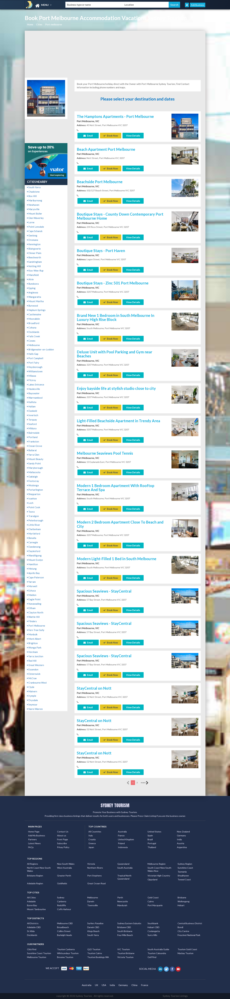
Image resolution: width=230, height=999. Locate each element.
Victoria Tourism (125, 957)
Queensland (123, 863)
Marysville (33, 209)
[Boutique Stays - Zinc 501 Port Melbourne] (184, 290)
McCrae (32, 678)
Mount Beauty (35, 459)
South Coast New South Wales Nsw (159, 869)
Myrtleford (34, 533)
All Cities (31, 897)
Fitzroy (32, 380)
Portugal (152, 843)
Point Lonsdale (36, 226)
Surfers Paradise (95, 923)
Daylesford (34, 551)
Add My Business (36, 835)
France (121, 835)
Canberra (61, 901)
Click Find (31, 949)
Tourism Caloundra (157, 953)
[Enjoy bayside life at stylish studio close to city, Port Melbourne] (184, 394)
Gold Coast (153, 897)
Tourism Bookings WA (98, 957)
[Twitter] (166, 968)
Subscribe (62, 843)
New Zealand (183, 831)
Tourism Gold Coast (187, 949)
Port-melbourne (53, 24)
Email (90, 135)
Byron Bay (32, 905)
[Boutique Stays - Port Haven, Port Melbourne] (184, 255)
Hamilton (33, 564)
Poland (121, 843)
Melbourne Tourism (36, 957)
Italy (90, 835)
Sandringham (35, 261)
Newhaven (33, 204)
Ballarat (32, 450)
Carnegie (33, 542)
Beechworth (34, 257)
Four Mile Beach (125, 935)
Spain (150, 835)
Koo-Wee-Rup (35, 270)
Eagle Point (34, 599)
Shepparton (34, 494)
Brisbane (182, 897)
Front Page (62, 839)
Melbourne (34, 345)
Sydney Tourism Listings (175, 995)
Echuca (32, 590)
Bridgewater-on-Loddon (41, 349)
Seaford (32, 424)
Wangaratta (34, 296)
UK (96, 985)
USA (104, 985)
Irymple (32, 695)
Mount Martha (36, 301)
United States (154, 831)
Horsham (33, 652)
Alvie (31, 279)
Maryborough (35, 467)
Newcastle (122, 901)
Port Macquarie (155, 905)
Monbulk (32, 634)
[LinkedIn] (160, 968)
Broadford (33, 323)
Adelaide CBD (34, 927)
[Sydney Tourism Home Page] (187, 5)
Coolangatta (154, 931)
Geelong (32, 235)
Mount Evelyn (35, 559)
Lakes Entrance (36, 384)
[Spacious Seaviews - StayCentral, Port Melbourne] (184, 595)
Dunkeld (32, 410)
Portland (33, 437)
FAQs (31, 847)
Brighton (33, 643)
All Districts (32, 923)
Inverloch (33, 415)
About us (61, 835)
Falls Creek (34, 336)
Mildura (32, 428)
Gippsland (152, 879)
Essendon (33, 669)
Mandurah (122, 905)
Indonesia (123, 847)
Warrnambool (35, 397)
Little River (34, 524)
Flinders (32, 621)
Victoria (91, 863)
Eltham (32, 608)
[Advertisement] (115, 54)
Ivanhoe (32, 498)
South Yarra (34, 187)
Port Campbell (35, 358)
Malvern (32, 691)
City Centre (183, 931)
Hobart (181, 905)
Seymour (32, 704)
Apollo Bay (34, 573)
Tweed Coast (184, 879)
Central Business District (190, 923)
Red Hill (32, 660)
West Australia (64, 867)
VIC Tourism (123, 949)
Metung (32, 568)
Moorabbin (34, 318)
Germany (181, 835)
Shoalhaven (183, 875)
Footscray (33, 481)
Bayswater (34, 393)
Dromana (33, 239)
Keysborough (35, 367)
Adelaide (31, 901)
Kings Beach (93, 931)
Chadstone (34, 191)
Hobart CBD (153, 927)
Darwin (90, 901)
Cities (39, 24)
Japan (91, 847)
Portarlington (35, 489)
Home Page (33, 831)
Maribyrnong (35, 200)
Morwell (32, 586)
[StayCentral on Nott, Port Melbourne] (184, 694)
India (179, 839)
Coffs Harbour (64, 909)
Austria (180, 843)
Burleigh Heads (64, 935)
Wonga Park (34, 647)
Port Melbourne (36, 625)
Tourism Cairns (94, 953)
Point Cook (34, 507)
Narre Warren (35, 708)
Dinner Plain (34, 253)
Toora (31, 511)
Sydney (60, 897)
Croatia (92, 839)
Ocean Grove (35, 445)
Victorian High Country (159, 875)
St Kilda (31, 931)
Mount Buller (35, 213)
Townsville (92, 905)
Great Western (36, 665)
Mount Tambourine (36, 909)
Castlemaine (34, 314)
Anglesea (33, 292)
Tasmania (182, 871)
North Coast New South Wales (39, 869)
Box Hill (32, 196)
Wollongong (183, 901)
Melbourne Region (157, 863)
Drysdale (33, 700)
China (134, 985)
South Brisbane (124, 931)
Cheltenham (34, 529)
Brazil (150, 839)
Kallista (32, 402)
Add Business (197, 5)
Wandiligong (35, 555)
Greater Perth (64, 875)
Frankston (33, 441)
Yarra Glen (33, 454)
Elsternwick (34, 673)
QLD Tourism (93, 949)
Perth (120, 897)
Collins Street (64, 931)
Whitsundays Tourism (68, 953)
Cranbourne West (37, 682)
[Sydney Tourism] (42, 5)
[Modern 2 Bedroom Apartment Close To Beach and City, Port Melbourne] (184, 528)
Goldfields (62, 883)
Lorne (31, 222)
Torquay (32, 419)
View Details (133, 135)
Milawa (32, 375)
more (143, 782)
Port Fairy (33, 362)
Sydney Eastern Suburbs (129, 923)
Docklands (33, 331)
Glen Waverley (36, 218)
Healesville (34, 388)
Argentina (182, 847)
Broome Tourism (65, 957)
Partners (32, 839)
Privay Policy (63, 847)
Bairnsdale (33, 432)
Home (30, 24)
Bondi (180, 927)
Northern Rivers (95, 867)
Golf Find (152, 957)
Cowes (31, 340)
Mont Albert (34, 638)
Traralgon (33, 516)
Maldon (32, 595)
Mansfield (33, 275)
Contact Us (62, 831)
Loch (30, 502)
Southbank (153, 923)
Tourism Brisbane (125, 953)
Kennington (34, 244)
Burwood (33, 305)
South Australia (125, 867)
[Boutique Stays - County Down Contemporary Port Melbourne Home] (184, 221)
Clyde (31, 687)
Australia (122, 831)
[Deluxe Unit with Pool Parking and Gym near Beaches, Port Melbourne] (184, 357)
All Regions (32, 863)
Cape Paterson (36, 577)
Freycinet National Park (189, 935)
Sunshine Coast (185, 867)
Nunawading (34, 603)
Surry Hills (152, 935)
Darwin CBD (93, 927)
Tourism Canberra (66, 949)
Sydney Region (185, 863)
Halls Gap (33, 353)
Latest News (34, 843)
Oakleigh (33, 476)
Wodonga (33, 485)
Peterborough (35, 520)
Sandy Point (34, 463)
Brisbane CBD (124, 927)
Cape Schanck (35, 231)
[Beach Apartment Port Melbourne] (184, 155)
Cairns (151, 901)
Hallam (32, 406)
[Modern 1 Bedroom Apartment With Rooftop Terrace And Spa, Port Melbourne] (184, 491)
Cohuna (32, 327)
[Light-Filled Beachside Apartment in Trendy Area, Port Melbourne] (184, 426)
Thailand (152, 847)
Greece (92, 843)
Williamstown (35, 371)
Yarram (32, 581)
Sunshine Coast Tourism (39, 953)
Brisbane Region (35, 875)
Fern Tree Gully (36, 630)
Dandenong (34, 546)
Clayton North (35, 612)
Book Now (112, 135)
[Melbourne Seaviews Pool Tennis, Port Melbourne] (184, 459)
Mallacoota (34, 472)
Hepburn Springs (37, 310)
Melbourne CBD (65, 923)
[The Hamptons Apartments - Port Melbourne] (184, 126)
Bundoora (33, 283)
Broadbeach (63, 927)
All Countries (94, 831)
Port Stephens (94, 875)
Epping (32, 288)
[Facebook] (172, 968)
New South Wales (65, 863)
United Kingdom (126, 839)
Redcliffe (61, 905)
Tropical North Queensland (124, 877)
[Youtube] (178, 968)
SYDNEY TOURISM (115, 805)
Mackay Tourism (185, 953)
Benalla (32, 538)
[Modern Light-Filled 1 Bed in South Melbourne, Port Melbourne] (184, 564)
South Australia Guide (158, 949)
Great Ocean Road (96, 883)
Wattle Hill (34, 616)
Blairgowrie (34, 248)
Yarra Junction (35, 656)
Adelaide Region (35, 883)
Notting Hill (34, 266)
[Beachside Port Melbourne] (184, 187)
